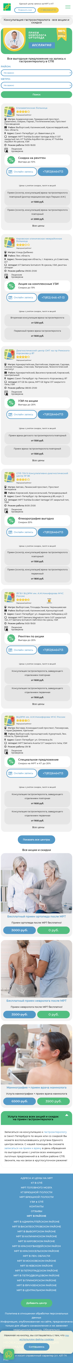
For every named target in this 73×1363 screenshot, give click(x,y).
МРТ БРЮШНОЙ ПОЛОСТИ (37, 1197)
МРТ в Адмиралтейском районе (36, 1221)
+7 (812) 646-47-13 (48, 10)
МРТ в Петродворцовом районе (36, 1275)
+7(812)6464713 (53, 171)
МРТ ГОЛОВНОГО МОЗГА (36, 1187)
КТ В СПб (36, 1182)
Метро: (5, 79)
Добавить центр (36, 1303)
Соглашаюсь (36, 1346)
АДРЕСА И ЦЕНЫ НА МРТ (37, 1178)
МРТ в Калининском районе (36, 1236)
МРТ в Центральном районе (36, 1290)
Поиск (37, 94)
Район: (6, 66)
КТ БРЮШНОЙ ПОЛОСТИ (36, 1192)
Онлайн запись (23, 171)
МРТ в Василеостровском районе (36, 1226)
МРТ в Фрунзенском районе (37, 1285)
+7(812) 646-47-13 (53, 297)
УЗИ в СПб (36, 1201)
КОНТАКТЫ (36, 1206)
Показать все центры (36, 839)
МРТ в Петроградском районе (36, 1270)
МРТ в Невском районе (36, 1265)
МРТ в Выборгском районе (36, 1231)
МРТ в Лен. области (36, 1255)
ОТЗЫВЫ (36, 1211)
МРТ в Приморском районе (36, 1280)
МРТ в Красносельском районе (36, 1251)
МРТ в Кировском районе (36, 1241)
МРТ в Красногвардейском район (36, 1246)
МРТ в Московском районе (36, 1260)
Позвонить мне (25, 10)
